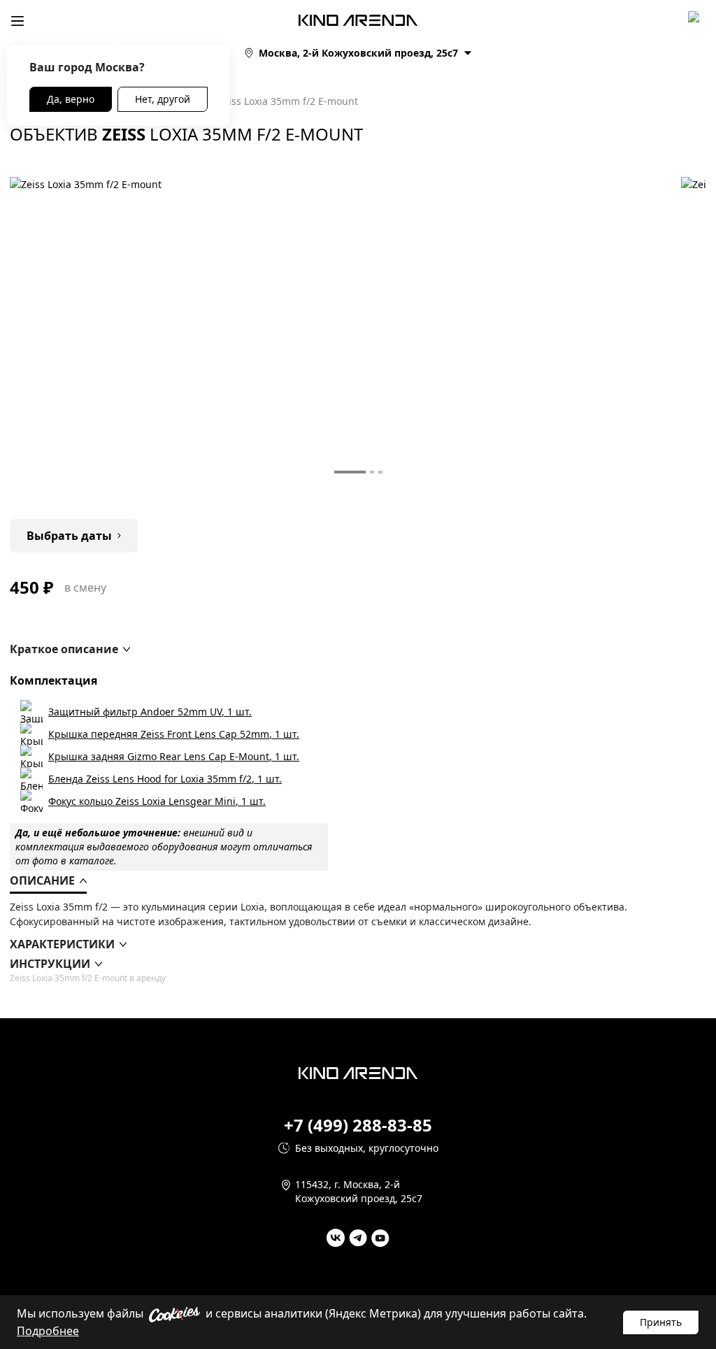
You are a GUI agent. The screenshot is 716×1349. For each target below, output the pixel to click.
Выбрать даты (69, 535)
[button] (70, 649)
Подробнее (48, 1331)
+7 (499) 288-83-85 (358, 1125)
